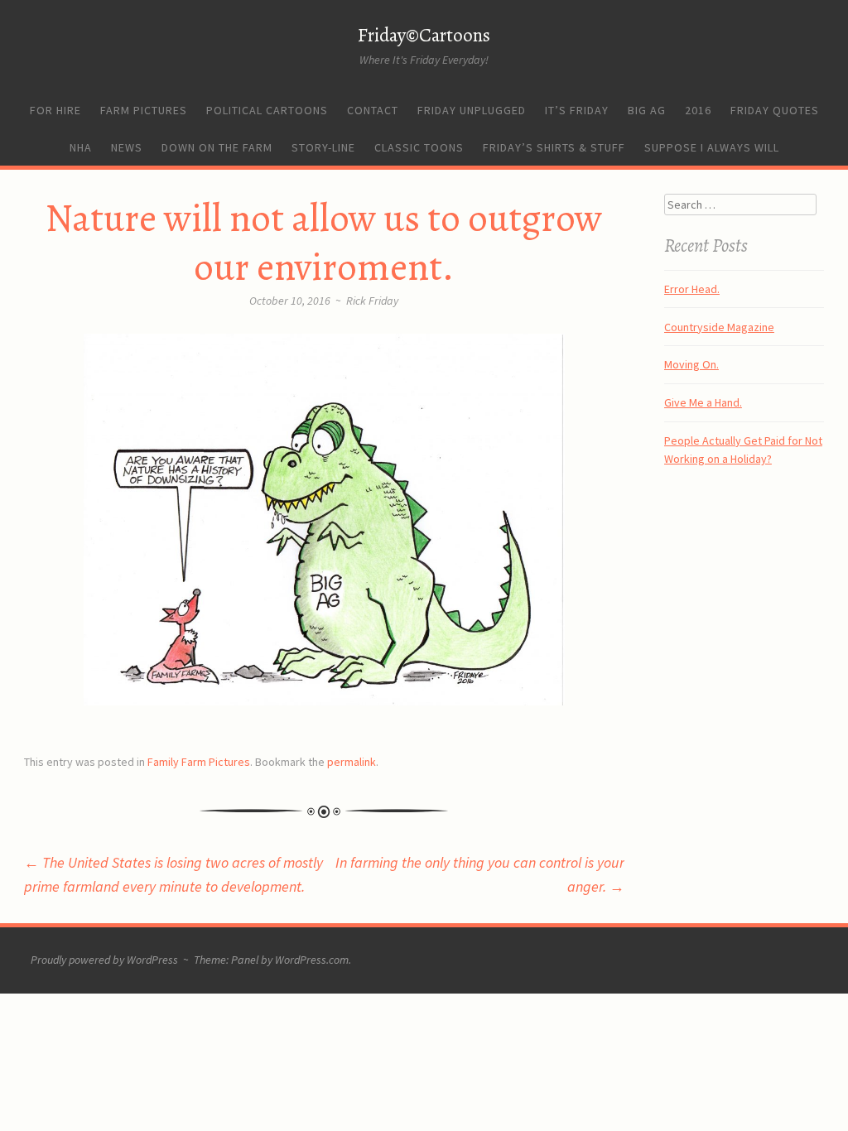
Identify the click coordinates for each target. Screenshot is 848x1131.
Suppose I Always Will (711, 147)
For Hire (55, 110)
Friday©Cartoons (424, 35)
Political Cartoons (267, 110)
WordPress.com (312, 959)
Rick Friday (372, 300)
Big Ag (647, 110)
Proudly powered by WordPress (104, 959)
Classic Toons (419, 147)
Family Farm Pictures (198, 761)
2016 (698, 110)
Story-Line (323, 147)
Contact (372, 110)
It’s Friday (577, 110)
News (126, 147)
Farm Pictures (143, 110)
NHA (81, 147)
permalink (351, 761)
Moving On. (691, 364)
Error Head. (692, 289)
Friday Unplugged (471, 110)
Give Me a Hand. (703, 402)
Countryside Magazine (719, 327)
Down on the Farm (216, 147)
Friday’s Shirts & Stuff (554, 147)
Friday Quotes (774, 110)
